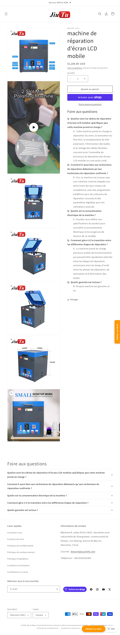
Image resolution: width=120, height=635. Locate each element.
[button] (6, 14)
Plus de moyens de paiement (90, 104)
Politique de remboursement (102, 625)
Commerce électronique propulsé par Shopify (70, 625)
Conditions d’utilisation (70, 628)
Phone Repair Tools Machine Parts (40, 625)
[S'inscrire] (56, 589)
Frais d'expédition (74, 68)
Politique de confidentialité (47, 628)
